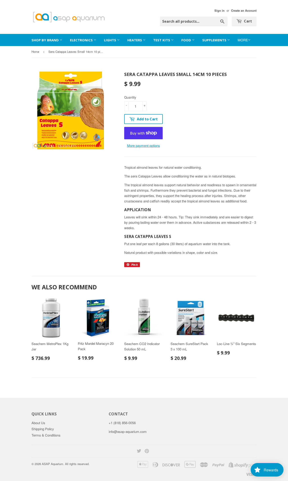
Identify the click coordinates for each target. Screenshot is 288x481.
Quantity (130, 97)
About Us (38, 422)
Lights (110, 40)
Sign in (219, 11)
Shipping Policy (43, 428)
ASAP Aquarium (52, 464)
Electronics (82, 40)
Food (186, 40)
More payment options (143, 145)
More (243, 40)
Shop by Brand (46, 40)
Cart (247, 21)
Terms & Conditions (46, 435)
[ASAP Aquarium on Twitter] (139, 451)
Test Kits (162, 40)
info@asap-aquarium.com (128, 431)
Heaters (135, 40)
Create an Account (243, 11)
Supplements (214, 40)
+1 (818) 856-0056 (122, 422)
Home (35, 51)
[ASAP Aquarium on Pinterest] (146, 451)
